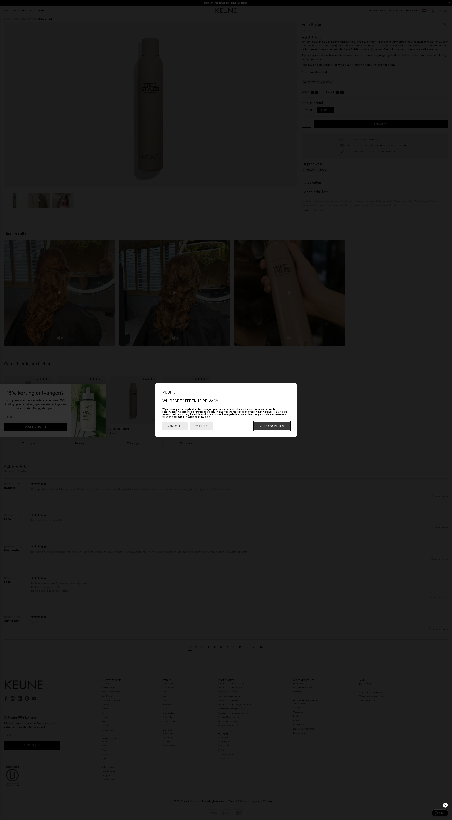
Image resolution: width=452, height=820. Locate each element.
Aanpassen (175, 426)
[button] (445, 805)
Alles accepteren (272, 426)
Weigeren (201, 426)
